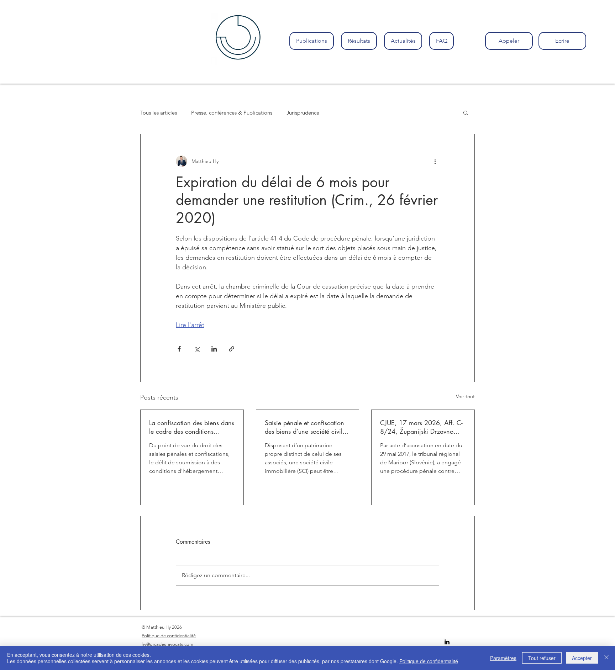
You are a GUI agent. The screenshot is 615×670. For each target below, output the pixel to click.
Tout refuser (542, 657)
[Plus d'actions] (435, 161)
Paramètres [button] (503, 657)
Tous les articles (158, 112)
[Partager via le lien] (231, 348)
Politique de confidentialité (428, 661)
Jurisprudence (303, 112)
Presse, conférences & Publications (231, 112)
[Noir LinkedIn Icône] (447, 641)
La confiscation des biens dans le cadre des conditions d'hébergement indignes (191, 427)
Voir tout (465, 396)
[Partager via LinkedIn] (214, 348)
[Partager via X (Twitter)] (196, 348)
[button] (465, 112)
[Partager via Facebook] (179, 348)
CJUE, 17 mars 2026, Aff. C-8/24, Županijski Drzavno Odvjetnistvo (421, 427)
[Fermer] (606, 657)
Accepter (582, 657)
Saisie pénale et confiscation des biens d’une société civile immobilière (305, 427)
